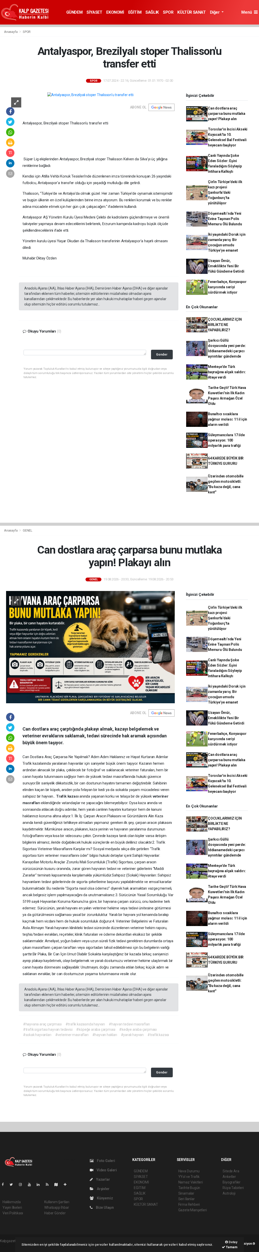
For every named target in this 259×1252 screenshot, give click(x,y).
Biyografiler (232, 1182)
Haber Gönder (55, 1213)
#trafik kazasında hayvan (85, 1024)
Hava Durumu (189, 1171)
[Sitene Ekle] (67, 1184)
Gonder (161, 354)
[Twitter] (13, 1184)
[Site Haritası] (58, 1184)
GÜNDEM (74, 12)
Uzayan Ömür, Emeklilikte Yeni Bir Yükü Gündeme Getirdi (226, 266)
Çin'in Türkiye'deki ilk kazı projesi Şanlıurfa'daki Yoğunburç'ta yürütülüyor (225, 192)
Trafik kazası (67, 796)
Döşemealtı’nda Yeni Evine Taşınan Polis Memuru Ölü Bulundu (225, 218)
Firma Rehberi (189, 1204)
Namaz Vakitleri (190, 1182)
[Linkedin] (40, 1184)
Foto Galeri (105, 1161)
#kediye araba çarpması (138, 1029)
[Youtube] (31, 1184)
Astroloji (229, 1193)
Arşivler (102, 1189)
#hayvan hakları (104, 1035)
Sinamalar (186, 1193)
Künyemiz (104, 1198)
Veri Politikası (13, 1213)
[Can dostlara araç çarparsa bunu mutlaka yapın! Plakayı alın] (90, 647)
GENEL (27, 530)
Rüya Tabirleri (233, 1188)
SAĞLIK (152, 12)
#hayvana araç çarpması (42, 1024)
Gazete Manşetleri (192, 1210)
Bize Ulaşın (104, 1207)
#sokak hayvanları (37, 1035)
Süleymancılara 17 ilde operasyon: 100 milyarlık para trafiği (226, 440)
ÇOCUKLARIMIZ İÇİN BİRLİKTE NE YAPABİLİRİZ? (225, 324)
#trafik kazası (158, 1035)
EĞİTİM (135, 12)
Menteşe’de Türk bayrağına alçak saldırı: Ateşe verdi (227, 372)
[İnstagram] (22, 1184)
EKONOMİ (115, 12)
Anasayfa (11, 32)
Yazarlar (102, 1179)
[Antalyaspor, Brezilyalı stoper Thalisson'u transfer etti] (90, 95)
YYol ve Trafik (189, 1177)
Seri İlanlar (186, 1199)
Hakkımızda (12, 1202)
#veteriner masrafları (72, 1035)
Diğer (215, 12)
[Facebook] (5, 1184)
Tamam (231, 1247)
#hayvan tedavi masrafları (129, 1024)
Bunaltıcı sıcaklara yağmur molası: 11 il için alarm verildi (227, 419)
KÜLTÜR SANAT (191, 12)
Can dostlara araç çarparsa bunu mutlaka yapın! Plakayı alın (226, 113)
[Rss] (49, 1184)
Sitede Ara (231, 1171)
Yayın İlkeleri (12, 1207)
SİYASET (94, 12)
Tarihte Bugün (189, 1188)
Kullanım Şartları (56, 1202)
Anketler (229, 1177)
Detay (233, 1242)
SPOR (168, 12)
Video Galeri (106, 1170)
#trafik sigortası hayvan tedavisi (48, 1029)
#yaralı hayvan (132, 1035)
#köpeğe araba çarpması (95, 1029)
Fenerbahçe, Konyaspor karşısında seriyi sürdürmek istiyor (227, 287)
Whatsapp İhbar (56, 1207)
